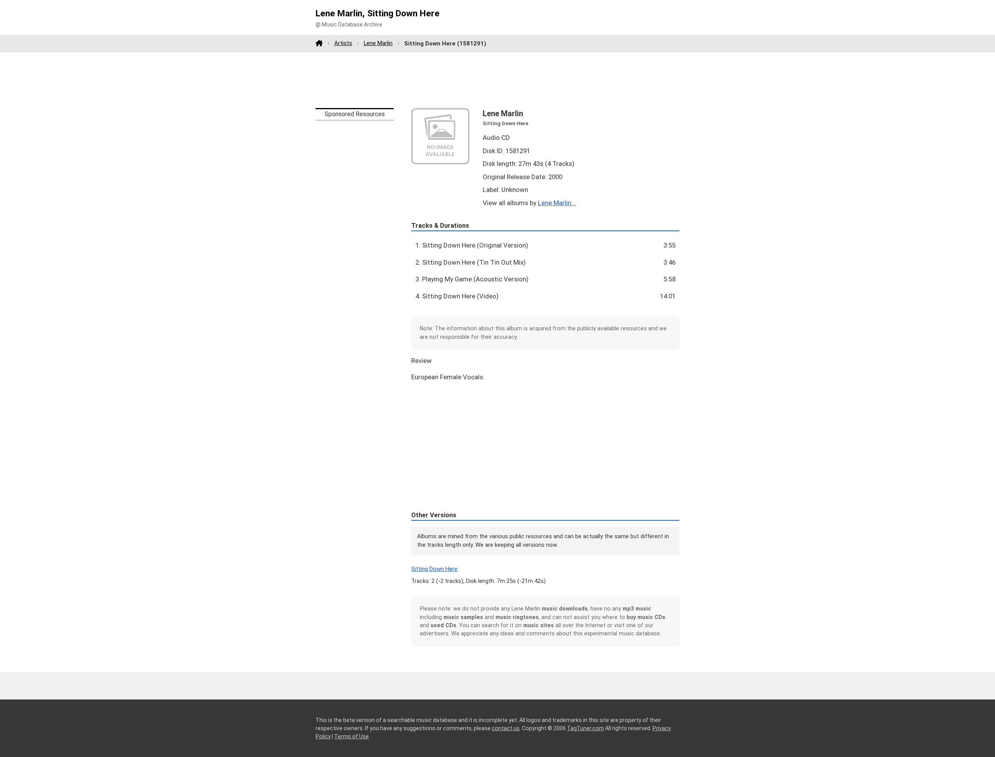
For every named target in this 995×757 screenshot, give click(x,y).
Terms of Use (351, 736)
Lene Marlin (378, 43)
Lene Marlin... (557, 203)
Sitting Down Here (434, 568)
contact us (506, 728)
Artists (343, 43)
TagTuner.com (585, 728)
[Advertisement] (497, 80)
